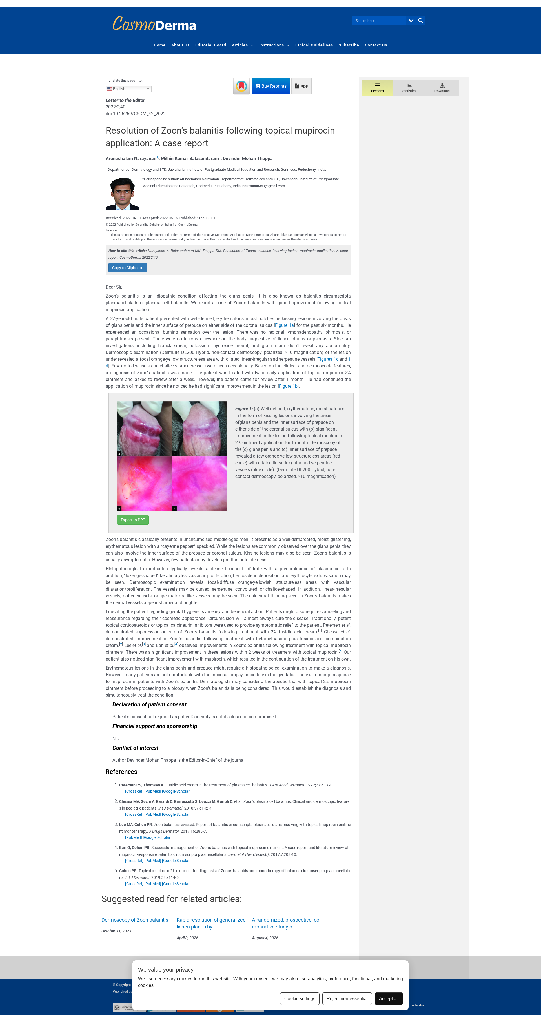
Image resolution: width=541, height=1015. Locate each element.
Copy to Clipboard (127, 267)
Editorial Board (210, 45)
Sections (377, 91)
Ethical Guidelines (314, 45)
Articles (240, 45)
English (118, 89)
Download (442, 91)
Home (160, 45)
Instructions (271, 45)
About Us (180, 45)
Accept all (389, 998)
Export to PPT (133, 520)
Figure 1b (288, 386)
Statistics (409, 91)
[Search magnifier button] (420, 20)
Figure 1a (284, 325)
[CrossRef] (134, 791)
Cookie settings (299, 998)
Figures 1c (328, 359)
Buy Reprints (273, 86)
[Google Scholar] (176, 791)
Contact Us (376, 45)
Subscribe (349, 45)
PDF (304, 86)
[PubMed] (152, 791)
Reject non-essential (347, 998)
